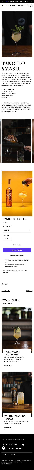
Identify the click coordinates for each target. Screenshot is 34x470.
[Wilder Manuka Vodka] (17, 394)
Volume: (8, 226)
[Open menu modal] (2, 5)
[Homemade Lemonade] (17, 330)
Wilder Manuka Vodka (15, 417)
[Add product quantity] (10, 238)
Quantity (6, 235)
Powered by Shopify (7, 463)
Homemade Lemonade (11, 353)
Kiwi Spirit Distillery (16, 460)
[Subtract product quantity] (4, 238)
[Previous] (3, 1)
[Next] (31, 1)
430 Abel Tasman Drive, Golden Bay (13, 439)
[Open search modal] (28, 5)
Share (6, 284)
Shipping (15, 270)
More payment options (17, 255)
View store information (11, 266)
